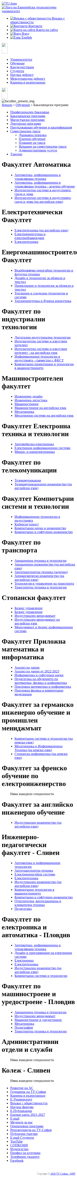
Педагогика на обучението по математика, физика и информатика (41, 681)
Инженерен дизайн (29, 396)
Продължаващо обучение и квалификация (41, 127)
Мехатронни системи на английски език (44, 415)
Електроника (24, 960)
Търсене (16, 154)
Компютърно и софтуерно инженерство (44, 532)
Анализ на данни (27, 667)
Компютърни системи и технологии (41, 976)
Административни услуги (38, 150)
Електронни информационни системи (42, 448)
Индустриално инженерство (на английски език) (38, 824)
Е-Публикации (21, 1111)
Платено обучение (32, 139)
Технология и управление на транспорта (44, 583)
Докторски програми (25, 123)
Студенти (17, 71)
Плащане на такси (32, 142)
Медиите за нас (21, 1122)
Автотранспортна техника (34, 870)
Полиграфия (24, 1027)
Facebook (17, 1160)
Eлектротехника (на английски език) (41, 230)
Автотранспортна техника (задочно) (41, 572)
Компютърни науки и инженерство (40, 528)
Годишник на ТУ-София (28, 1092)
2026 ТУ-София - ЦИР (62, 1173)
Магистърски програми (27, 120)
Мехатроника (24, 411)
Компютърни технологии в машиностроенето (34, 891)
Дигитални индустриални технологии (43, 337)
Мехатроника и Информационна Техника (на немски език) (38, 748)
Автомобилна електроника (34, 444)
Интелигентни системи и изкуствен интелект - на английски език (41, 350)
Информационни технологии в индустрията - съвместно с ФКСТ (39, 358)
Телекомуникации (28, 480)
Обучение (17, 63)
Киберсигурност (27, 524)
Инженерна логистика (31, 400)
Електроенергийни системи (35, 874)
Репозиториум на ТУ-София (31, 1130)
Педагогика (23, 908)
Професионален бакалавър (29, 112)
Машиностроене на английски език (40, 408)
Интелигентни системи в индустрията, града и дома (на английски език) (43, 199)
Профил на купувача (25, 1153)
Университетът (21, 59)
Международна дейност (27, 78)
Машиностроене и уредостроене (38, 1020)
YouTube (16, 1141)
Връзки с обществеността (28, 1103)
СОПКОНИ (19, 1145)
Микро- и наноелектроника (35, 452)
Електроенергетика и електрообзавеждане (30, 236)
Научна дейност (22, 75)
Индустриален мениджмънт (35, 616)
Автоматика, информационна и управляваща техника (38, 177)
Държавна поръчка (32, 135)
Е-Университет (21, 1099)
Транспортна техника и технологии (41, 587)
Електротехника (26, 242)
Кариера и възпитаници (27, 82)
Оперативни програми (26, 1126)
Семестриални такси (25, 131)
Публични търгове (24, 1134)
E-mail (14, 1118)
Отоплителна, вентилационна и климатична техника (38, 903)
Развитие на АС (21, 1088)
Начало (7, 105)
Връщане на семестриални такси (43, 146)
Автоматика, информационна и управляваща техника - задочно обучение (45, 184)
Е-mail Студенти (22, 1137)
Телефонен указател (24, 1156)
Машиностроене (26, 404)
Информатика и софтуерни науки (39, 675)
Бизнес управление (29, 608)
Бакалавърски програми (27, 116)
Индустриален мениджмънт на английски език (37, 621)
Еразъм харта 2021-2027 (27, 1114)
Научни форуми (22, 1107)
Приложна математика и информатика (43, 686)
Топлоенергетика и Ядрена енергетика (43, 301)
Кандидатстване (22, 67)
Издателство (19, 1149)
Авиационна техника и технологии (41, 560)
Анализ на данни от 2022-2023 (37, 671)
